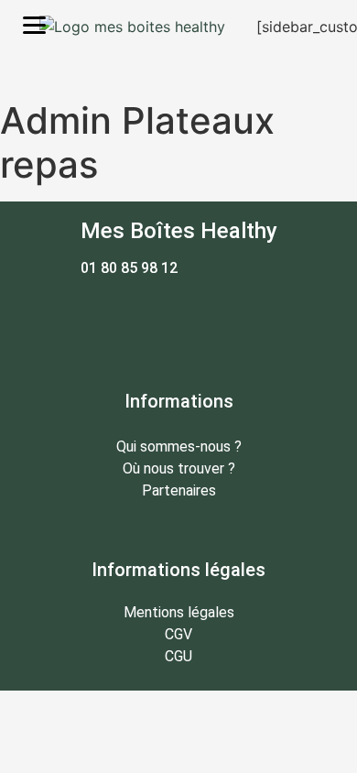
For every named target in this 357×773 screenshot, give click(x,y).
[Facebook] (128, 318)
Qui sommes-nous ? (179, 446)
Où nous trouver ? (179, 468)
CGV (178, 634)
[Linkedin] (229, 318)
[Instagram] (178, 318)
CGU (178, 656)
